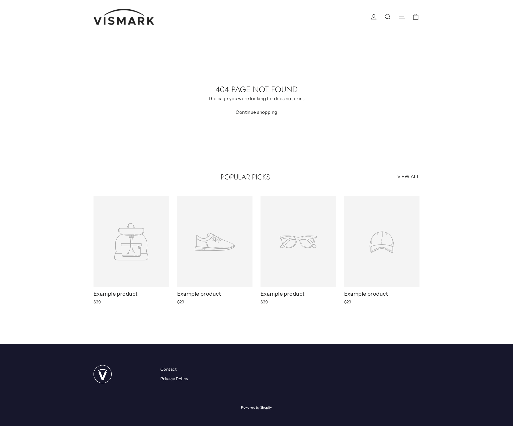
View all (408, 176)
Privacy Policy (174, 378)
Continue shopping (256, 112)
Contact (168, 369)
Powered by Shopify (256, 407)
